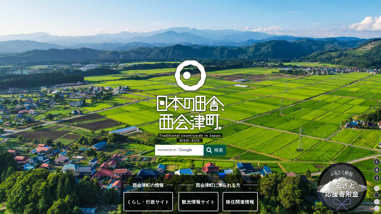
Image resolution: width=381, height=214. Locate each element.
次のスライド (376, 178)
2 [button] (377, 195)
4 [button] (377, 208)
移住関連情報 (240, 201)
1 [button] (377, 188)
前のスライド (376, 162)
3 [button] (377, 202)
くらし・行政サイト (148, 201)
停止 (376, 170)
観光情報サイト (198, 201)
